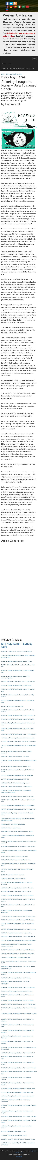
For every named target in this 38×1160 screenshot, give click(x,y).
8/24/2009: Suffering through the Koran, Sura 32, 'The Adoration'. (18, 987)
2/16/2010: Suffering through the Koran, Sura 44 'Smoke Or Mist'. (18, 936)
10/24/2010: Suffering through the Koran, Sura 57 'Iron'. (16, 860)
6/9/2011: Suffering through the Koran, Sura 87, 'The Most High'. (18, 682)
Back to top (19, 1156)
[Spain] (15, 6)
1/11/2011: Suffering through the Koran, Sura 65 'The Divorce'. (17, 796)
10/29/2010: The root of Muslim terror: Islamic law (14, 856)
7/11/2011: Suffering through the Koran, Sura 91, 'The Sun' (16, 661)
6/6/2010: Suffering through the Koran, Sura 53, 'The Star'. (16, 891)
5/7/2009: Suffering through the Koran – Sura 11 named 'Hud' (17, 1092)
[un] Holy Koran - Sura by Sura (16, 645)
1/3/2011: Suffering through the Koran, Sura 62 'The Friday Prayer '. (18, 809)
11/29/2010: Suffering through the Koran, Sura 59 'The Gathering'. (18, 847)
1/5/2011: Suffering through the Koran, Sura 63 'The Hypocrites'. (18, 805)
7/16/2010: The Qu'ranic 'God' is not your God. (13, 878)
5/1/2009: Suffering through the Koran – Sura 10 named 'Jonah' (17, 1096)
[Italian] (19, 6)
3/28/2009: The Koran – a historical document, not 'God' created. (18, 1139)
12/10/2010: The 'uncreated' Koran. (10, 828)
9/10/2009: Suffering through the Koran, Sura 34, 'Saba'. (16, 978)
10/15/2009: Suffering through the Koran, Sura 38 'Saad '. (16, 957)
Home (4, 64)
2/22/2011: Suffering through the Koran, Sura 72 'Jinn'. (15, 757)
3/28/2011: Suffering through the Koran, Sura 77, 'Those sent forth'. (19, 734)
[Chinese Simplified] (27, 6)
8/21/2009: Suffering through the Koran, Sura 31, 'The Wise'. (17, 991)
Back (3, 74)
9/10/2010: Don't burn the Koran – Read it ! (12, 875)
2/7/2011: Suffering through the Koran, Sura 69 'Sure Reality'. (17, 775)
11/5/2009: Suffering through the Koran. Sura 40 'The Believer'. (17, 950)
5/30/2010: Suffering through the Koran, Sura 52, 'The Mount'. (17, 895)
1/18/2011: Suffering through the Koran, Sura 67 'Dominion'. (17, 787)
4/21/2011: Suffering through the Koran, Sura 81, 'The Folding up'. (18, 715)
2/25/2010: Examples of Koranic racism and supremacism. (16, 933)
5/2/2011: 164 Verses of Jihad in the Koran (12, 706)
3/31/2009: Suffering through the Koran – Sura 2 (13, 1135)
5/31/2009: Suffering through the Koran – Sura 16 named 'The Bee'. (18, 1068)
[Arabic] (23, 6)
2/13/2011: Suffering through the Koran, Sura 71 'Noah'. (16, 766)
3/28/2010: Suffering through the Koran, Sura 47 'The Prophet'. (17, 920)
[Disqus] (19, 566)
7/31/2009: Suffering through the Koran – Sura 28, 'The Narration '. (18, 1004)
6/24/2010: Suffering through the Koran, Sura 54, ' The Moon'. (17, 888)
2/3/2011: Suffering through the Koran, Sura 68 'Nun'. (15, 779)
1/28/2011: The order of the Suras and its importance (15, 783)
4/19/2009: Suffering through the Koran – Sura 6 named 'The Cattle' (18, 1116)
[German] (11, 6)
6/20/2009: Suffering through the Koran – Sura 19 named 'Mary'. (18, 1053)
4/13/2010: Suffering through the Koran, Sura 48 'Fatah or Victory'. (18, 916)
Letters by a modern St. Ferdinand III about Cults (18, 69)
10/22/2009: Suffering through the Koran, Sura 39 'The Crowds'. (17, 953)
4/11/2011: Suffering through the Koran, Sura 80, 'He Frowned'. (17, 719)
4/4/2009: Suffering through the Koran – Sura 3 (13, 1131)
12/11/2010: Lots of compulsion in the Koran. (13, 824)
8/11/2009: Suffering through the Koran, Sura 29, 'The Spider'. (17, 1000)
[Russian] (7, 9)
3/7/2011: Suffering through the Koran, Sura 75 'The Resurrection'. (18, 742)
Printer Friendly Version (14, 74)
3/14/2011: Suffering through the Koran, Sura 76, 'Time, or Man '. (18, 738)
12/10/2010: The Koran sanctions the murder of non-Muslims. (17, 832)
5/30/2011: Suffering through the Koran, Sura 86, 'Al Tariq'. (16, 685)
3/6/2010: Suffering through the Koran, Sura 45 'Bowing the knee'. (18, 929)
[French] (7, 6)
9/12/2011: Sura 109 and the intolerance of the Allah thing (16, 652)
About (11, 64)
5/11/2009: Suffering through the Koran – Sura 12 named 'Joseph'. (18, 1088)
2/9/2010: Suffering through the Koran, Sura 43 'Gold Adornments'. (18, 940)
